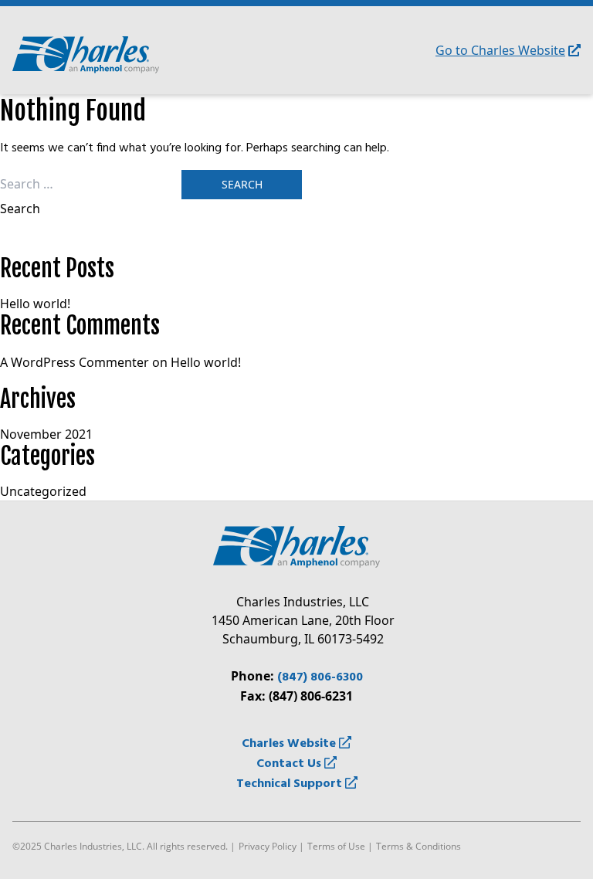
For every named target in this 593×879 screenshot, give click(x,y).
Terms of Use (336, 846)
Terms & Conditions (418, 846)
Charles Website (290, 744)
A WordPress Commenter (74, 362)
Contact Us (290, 764)
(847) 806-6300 (320, 677)
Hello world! (35, 303)
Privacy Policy (267, 846)
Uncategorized (43, 491)
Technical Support (290, 784)
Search (20, 208)
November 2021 (46, 434)
